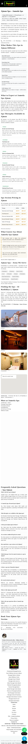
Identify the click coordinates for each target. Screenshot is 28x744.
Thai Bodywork (5, 141)
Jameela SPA (8, 740)
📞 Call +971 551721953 (6, 629)
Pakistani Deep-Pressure (7, 188)
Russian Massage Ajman (14, 687)
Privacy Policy (14, 718)
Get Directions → (9, 397)
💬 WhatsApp (17, 40)
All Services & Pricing (6, 409)
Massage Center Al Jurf (14, 698)
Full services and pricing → (6, 228)
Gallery (14, 710)
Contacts (14, 714)
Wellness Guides (5, 410)
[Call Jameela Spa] (24, 738)
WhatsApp (15, 304)
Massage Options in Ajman (14, 675)
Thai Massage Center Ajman (14, 692)
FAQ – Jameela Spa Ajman (14, 716)
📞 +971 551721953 (6, 40)
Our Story (14, 712)
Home (14, 704)
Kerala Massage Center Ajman (14, 688)
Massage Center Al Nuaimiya (14, 694)
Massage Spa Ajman (5, 405)
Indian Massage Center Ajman (14, 683)
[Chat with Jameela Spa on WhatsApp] (24, 730)
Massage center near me (14, 681)
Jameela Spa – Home (5, 402)
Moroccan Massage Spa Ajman (14, 690)
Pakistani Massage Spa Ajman (14, 685)
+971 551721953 (6, 304)
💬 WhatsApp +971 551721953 (12, 627)
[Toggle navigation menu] (2, 3)
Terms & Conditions (14, 720)
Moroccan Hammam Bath (8, 153)
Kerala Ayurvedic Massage (8, 128)
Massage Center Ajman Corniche (14, 696)
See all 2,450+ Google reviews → (8, 259)
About (14, 706)
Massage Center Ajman (6, 404)
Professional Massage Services (14, 671)
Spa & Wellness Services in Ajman (14, 673)
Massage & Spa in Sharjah (14, 679)
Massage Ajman (4, 407)
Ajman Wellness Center (14, 677)
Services (14, 708)
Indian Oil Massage (6, 176)
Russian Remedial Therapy (8, 165)
